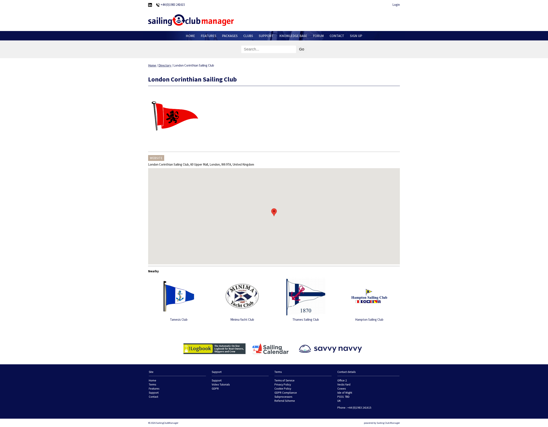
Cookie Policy (282, 388)
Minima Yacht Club (242, 319)
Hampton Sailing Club (369, 319)
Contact (337, 36)
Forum (318, 36)
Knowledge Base (293, 36)
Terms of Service (284, 380)
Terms (152, 384)
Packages (230, 36)
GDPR (215, 388)
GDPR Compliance (285, 392)
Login (396, 5)
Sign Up (356, 36)
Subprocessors (283, 397)
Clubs (248, 36)
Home (190, 36)
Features (208, 36)
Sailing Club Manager (388, 422)
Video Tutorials (221, 384)
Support (266, 36)
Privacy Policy (282, 384)
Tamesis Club (179, 319)
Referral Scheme (284, 401)
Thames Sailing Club (305, 319)
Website (156, 158)
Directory (164, 65)
